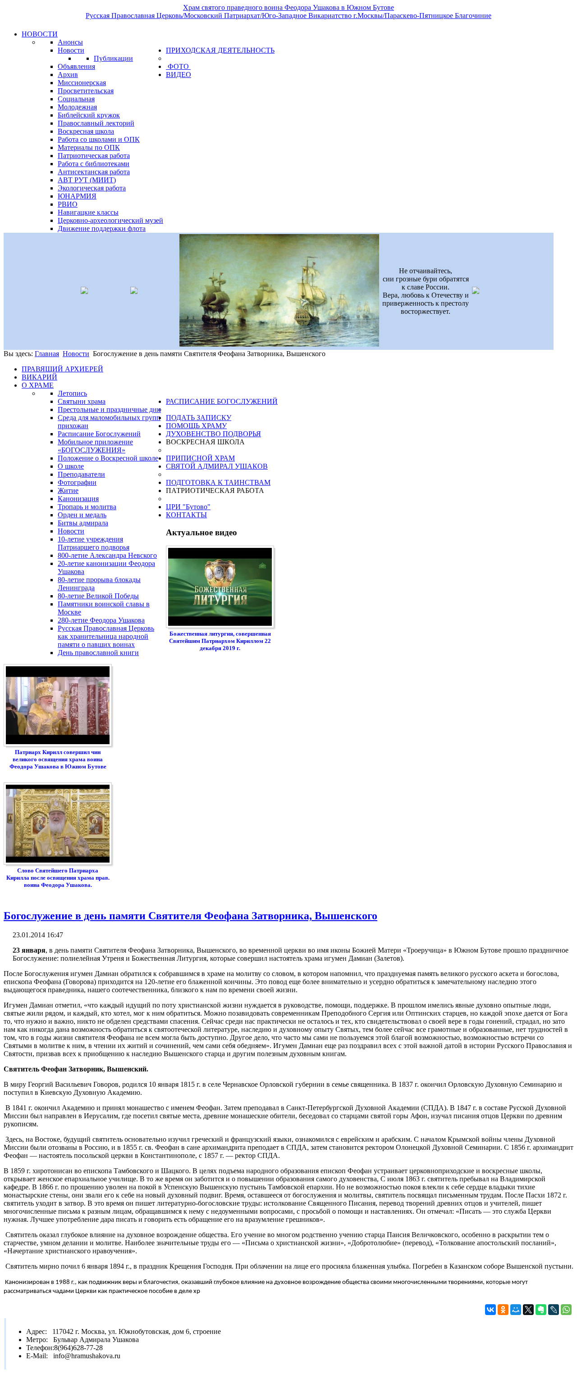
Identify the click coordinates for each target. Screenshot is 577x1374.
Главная (47, 353)
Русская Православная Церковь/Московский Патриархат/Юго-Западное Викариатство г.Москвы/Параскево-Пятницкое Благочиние (288, 15)
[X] (528, 1309)
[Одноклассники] (503, 1309)
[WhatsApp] (566, 1309)
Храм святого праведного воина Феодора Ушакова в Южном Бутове (288, 7)
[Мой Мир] (515, 1309)
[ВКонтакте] (490, 1309)
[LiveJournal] (553, 1309)
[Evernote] (541, 1309)
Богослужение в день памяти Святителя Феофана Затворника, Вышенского (190, 916)
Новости (76, 353)
